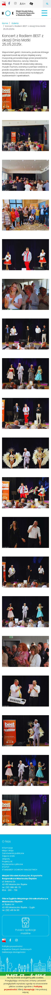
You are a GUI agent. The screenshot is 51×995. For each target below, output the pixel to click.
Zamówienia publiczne (13, 853)
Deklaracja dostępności (13, 952)
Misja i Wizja (7, 850)
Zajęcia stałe (8, 856)
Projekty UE (7, 861)
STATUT (5, 867)
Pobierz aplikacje (25, 931)
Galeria (15, 23)
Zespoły (6, 858)
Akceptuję (29, 989)
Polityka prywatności (12, 946)
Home (5, 23)
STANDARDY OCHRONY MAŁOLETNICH (19, 869)
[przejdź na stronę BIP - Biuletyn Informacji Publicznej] (4, 3)
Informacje (7, 848)
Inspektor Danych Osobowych (17, 949)
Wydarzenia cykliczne (12, 864)
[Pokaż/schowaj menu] (44, 13)
